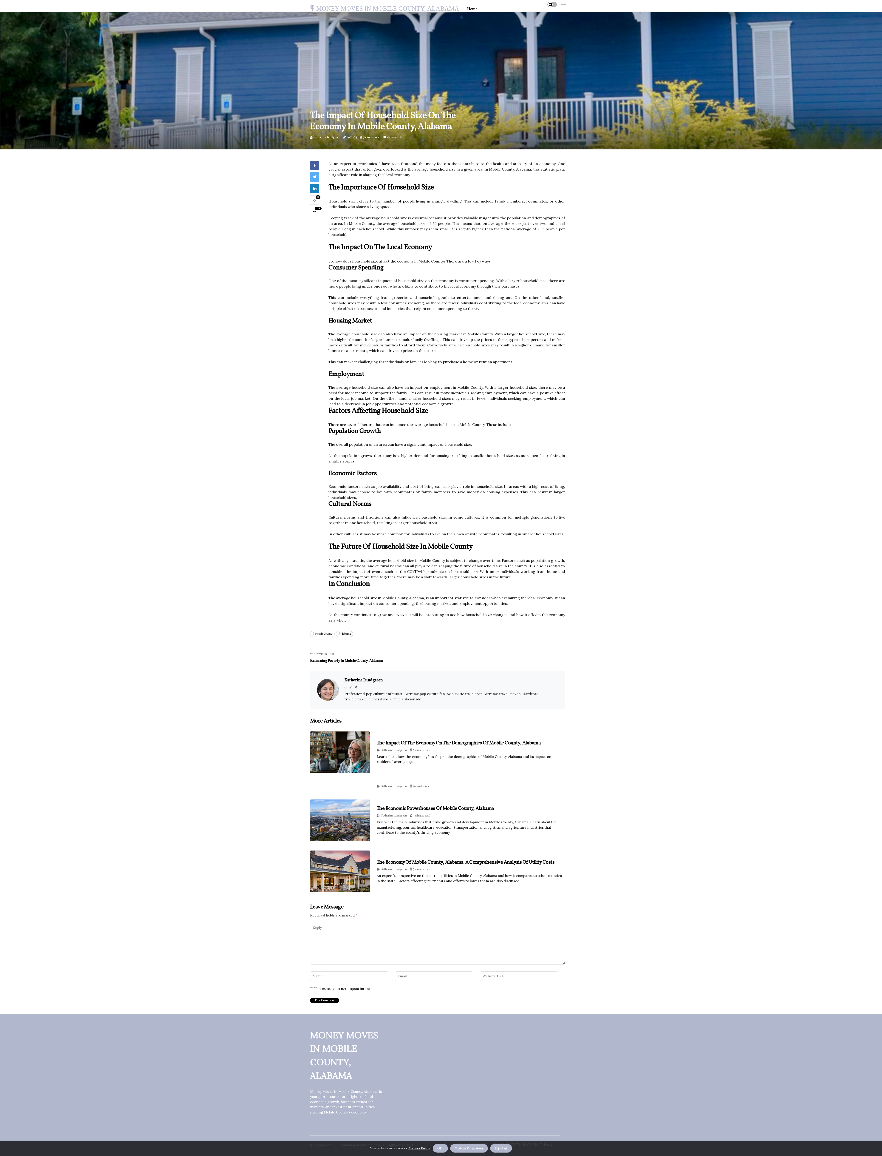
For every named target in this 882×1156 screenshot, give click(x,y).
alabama (346, 634)
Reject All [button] (501, 1148)
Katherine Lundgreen (327, 137)
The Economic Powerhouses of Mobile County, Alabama (435, 808)
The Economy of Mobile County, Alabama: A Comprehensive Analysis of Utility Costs (465, 862)
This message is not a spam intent (342, 989)
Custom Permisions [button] (469, 1148)
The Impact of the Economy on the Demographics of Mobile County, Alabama (459, 743)
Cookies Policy (419, 1148)
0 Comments (395, 137)
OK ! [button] (440, 1148)
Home (472, 9)
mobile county (323, 634)
